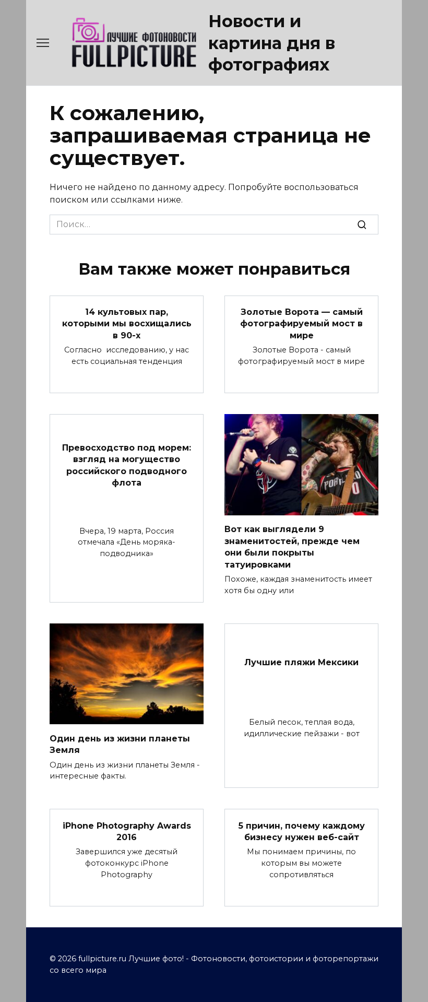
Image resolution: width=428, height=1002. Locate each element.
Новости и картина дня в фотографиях (271, 43)
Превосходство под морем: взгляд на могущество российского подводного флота (126, 464)
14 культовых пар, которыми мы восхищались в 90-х (127, 323)
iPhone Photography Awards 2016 (127, 831)
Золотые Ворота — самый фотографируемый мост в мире (301, 323)
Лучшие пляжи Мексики (301, 662)
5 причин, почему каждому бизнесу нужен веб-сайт (302, 831)
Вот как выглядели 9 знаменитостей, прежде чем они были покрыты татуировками (292, 546)
